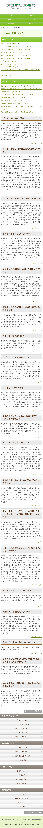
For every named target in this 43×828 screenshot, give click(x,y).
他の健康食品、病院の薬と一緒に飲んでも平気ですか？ (20, 112)
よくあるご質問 (32, 19)
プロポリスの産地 (21, 752)
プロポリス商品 (21, 747)
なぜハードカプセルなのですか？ (12, 64)
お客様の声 (11, 19)
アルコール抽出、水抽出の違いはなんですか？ (17, 46)
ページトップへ (36, 143)
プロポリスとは (21, 720)
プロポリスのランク (21, 728)
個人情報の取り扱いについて (12, 819)
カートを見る (32, 23)
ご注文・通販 (21, 771)
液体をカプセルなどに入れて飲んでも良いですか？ (18, 86)
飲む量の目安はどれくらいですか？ (13, 97)
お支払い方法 (21, 794)
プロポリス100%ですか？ (9, 67)
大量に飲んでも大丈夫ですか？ (11, 100)
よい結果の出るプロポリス (21, 756)
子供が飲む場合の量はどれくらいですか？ (15, 103)
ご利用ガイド (11, 23)
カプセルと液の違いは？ (9, 61)
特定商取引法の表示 (30, 819)
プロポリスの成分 (21, 732)
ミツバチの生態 (21, 760)
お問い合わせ (21, 783)
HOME (11, 15)
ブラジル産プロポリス (21, 724)
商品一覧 (32, 15)
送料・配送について (21, 798)
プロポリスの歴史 (21, 737)
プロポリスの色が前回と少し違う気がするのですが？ (19, 58)
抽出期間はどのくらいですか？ (11, 52)
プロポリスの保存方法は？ (10, 44)
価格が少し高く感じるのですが (11, 75)
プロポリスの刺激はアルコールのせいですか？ (17, 55)
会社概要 (21, 802)
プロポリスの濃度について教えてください (15, 49)
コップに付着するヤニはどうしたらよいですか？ (17, 94)
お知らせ (21, 806)
